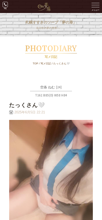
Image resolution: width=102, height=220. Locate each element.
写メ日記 (46, 63)
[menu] (95, 6)
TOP (35, 63)
